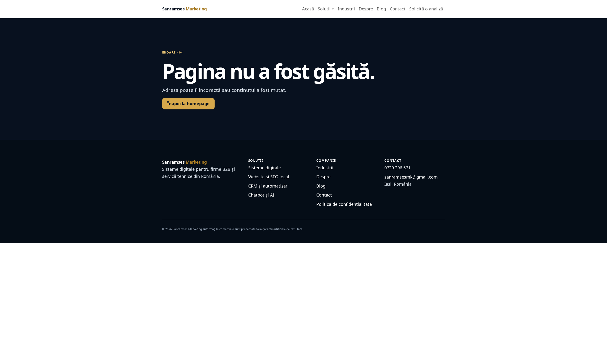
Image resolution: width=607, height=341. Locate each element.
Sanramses (184, 9)
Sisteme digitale (264, 167)
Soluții (324, 9)
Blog (381, 9)
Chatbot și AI (261, 195)
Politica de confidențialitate (344, 204)
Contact (397, 9)
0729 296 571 (397, 167)
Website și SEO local (268, 176)
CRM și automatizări (268, 186)
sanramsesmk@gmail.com (411, 177)
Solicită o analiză (426, 9)
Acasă (308, 9)
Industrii (346, 9)
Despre (366, 9)
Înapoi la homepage (188, 103)
